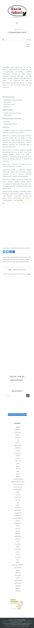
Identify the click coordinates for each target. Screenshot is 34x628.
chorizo (17, 450)
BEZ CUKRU (10, 257)
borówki (17, 437)
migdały (17, 520)
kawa (17, 492)
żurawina (18, 591)
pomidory (18, 539)
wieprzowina (18, 580)
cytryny (17, 458)
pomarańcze (18, 536)
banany (18, 435)
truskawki (18, 575)
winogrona (17, 583)
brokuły (17, 442)
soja (18, 559)
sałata (18, 552)
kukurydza (18, 497)
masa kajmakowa (18, 518)
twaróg (17, 578)
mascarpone (18, 513)
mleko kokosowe (25, 261)
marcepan (18, 507)
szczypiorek (18, 567)
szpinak (18, 570)
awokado (18, 429)
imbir (17, 471)
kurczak (17, 500)
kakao (14, 261)
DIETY (11, 259)
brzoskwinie (18, 445)
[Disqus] (17, 301)
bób (18, 440)
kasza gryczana (18, 484)
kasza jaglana (18, 487)
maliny (18, 505)
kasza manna (18, 489)
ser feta (17, 554)
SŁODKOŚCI (21, 259)
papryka (17, 531)
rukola (18, 546)
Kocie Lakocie (25, 626)
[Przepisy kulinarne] (17, 604)
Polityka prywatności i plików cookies (20, 624)
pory (17, 541)
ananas (18, 427)
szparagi (17, 572)
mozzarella (17, 523)
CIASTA (29, 257)
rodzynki (18, 544)
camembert (18, 448)
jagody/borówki (18, 479)
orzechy (17, 528)
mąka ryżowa (18, 261)
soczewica (18, 557)
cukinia (18, 455)
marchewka (17, 510)
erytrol (11, 261)
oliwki (18, 526)
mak (18, 502)
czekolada (7, 261)
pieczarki (17, 533)
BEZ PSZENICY (16, 257)
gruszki (18, 468)
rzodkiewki (18, 549)
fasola (18, 466)
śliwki (18, 562)
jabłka (18, 476)
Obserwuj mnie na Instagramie (18, 414)
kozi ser (17, 494)
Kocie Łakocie (21, 619)
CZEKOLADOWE (6, 259)
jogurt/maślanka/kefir (18, 481)
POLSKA (16, 259)
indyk (17, 474)
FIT (13, 259)
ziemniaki (17, 585)
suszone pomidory (17, 565)
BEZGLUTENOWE (23, 257)
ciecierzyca (18, 453)
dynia (17, 463)
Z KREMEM (27, 259)
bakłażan (18, 432)
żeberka (18, 588)
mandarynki (17, 515)
